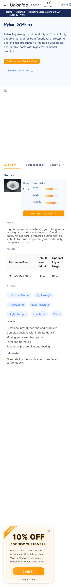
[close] (49, 531)
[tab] (10, 165)
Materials (20, 11)
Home (9, 11)
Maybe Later (28, 579)
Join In (29, 571)
